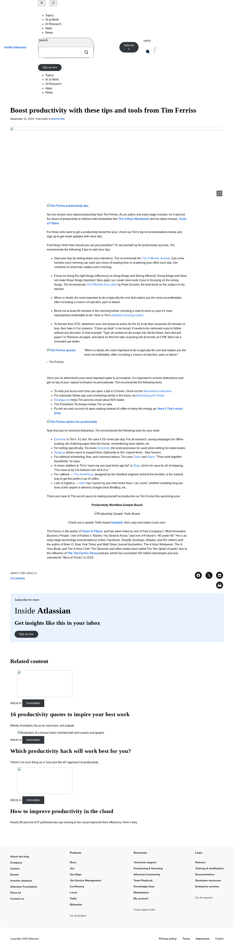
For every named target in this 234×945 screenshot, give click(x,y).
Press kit (15, 892)
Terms (186, 938)
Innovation (58, 119)
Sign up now (49, 67)
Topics (49, 15)
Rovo (73, 862)
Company (16, 862)
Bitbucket (76, 904)
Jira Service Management (85, 880)
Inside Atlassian (15, 47)
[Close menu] (41, 3)
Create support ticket (144, 909)
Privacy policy (168, 938)
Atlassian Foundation (23, 886)
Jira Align (76, 874)
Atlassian (17, 578)
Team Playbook (143, 880)
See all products (78, 915)
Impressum (203, 938)
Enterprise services (207, 886)
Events (14, 874)
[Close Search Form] (155, 51)
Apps (48, 28)
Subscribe (129, 47)
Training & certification (209, 868)
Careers (15, 868)
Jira (72, 868)
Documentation (204, 874)
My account (141, 898)
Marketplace (141, 892)
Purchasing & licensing (148, 868)
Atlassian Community (147, 874)
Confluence (77, 886)
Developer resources (208, 880)
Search (43, 40)
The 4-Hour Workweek (133, 218)
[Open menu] (53, 3)
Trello (73, 898)
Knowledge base (144, 886)
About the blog (19, 856)
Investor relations (21, 880)
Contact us (17, 898)
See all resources (203, 897)
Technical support (145, 862)
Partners (200, 862)
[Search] (86, 52)
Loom (73, 892)
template (117, 522)
